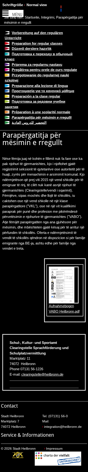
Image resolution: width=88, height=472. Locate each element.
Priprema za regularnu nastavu (37, 65)
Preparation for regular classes (37, 43)
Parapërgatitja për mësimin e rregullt (42, 117)
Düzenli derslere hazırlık (31, 49)
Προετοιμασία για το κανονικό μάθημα (43, 91)
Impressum (54, 448)
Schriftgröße (12, 5)
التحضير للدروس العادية (29, 123)
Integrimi (47, 17)
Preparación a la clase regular (36, 96)
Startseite (32, 17)
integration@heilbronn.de (63, 427)
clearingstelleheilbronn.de (42, 374)
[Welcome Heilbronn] (62, 9)
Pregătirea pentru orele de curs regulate (44, 70)
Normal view (37, 5)
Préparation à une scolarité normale (41, 112)
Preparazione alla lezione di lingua (40, 86)
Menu (17, 14)
